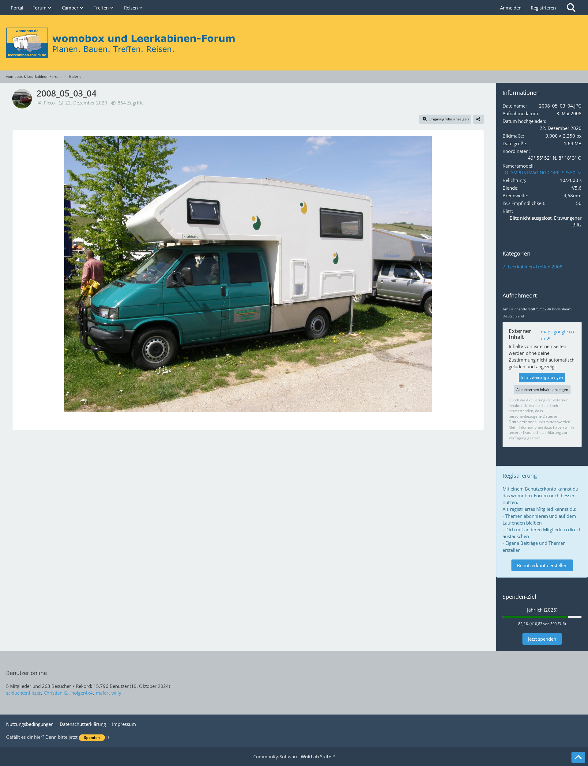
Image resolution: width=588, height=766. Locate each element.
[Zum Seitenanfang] (578, 757)
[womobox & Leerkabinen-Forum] (294, 43)
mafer (102, 693)
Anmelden (511, 8)
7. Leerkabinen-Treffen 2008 (533, 267)
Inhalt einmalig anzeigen (542, 377)
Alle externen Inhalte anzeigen (542, 389)
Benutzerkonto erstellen (542, 565)
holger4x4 (82, 693)
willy (116, 693)
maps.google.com (557, 334)
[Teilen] (478, 119)
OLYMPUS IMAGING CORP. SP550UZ (543, 172)
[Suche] (571, 7)
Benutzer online (26, 673)
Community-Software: (294, 756)
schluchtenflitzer (23, 693)
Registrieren (543, 8)
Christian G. (56, 693)
